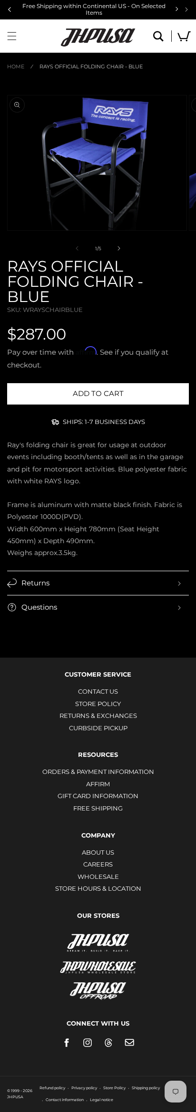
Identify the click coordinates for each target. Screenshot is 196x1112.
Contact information (65, 1099)
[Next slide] (186, 9)
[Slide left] (77, 248)
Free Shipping (98, 808)
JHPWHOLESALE (98, 961)
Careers (98, 864)
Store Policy (98, 703)
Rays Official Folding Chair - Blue (91, 66)
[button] (11, 36)
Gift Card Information (98, 796)
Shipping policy (146, 1087)
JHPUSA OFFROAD (98, 988)
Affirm (98, 784)
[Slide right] (118, 248)
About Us (98, 852)
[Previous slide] (9, 9)
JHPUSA (98, 942)
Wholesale (98, 876)
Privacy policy (84, 1087)
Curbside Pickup (98, 728)
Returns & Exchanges (98, 715)
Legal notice (101, 1099)
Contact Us (98, 691)
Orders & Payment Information (98, 771)
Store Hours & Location (98, 888)
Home (15, 66)
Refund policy (52, 1087)
